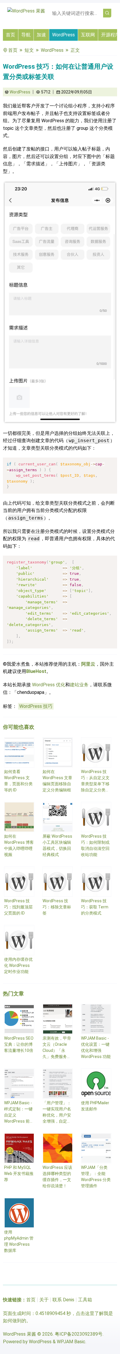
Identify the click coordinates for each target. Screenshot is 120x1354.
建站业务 (79, 684)
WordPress (63, 35)
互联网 (88, 35)
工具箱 (85, 1299)
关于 (44, 1299)
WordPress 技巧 (35, 706)
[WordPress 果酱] (26, 11)
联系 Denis (63, 1299)
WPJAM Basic (71, 1341)
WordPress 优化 (48, 684)
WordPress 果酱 (19, 1334)
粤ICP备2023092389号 (79, 1334)
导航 (26, 35)
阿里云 (88, 664)
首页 (10, 35)
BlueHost (36, 671)
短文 (29, 50)
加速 (41, 35)
